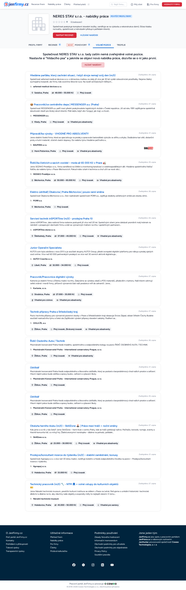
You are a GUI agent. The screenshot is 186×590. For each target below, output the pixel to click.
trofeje (121, 45)
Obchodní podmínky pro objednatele (111, 547)
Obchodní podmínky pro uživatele (110, 544)
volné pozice (103, 45)
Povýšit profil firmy (121, 16)
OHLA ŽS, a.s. (39, 323)
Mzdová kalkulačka (58, 551)
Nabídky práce (54, 4)
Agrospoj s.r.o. (39, 466)
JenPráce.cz (144, 539)
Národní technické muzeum (46, 499)
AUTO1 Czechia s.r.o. (43, 259)
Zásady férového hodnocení (107, 537)
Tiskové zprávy (12, 547)
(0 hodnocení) (76, 22)
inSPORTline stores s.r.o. (44, 230)
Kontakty (10, 540)
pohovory (79, 45)
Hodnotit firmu (172, 4)
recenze (54, 45)
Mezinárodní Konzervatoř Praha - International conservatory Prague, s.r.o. (67, 349)
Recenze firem (38, 4)
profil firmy (35, 45)
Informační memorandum (106, 540)
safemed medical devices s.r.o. (47, 86)
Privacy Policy (101, 551)
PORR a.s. (37, 200)
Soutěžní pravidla (102, 554)
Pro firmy (54, 544)
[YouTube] (112, 564)
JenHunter (144, 542)
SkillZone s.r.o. (40, 437)
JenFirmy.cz (11, 3)
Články (67, 4)
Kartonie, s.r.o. (39, 288)
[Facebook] (73, 564)
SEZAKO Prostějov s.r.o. (44, 174)
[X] (83, 564)
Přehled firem (56, 537)
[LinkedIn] (102, 564)
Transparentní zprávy (15, 551)
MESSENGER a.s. (41, 115)
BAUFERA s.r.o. (40, 145)
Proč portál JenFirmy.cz (16, 537)
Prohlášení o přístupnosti (17, 544)
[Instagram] (93, 564)
